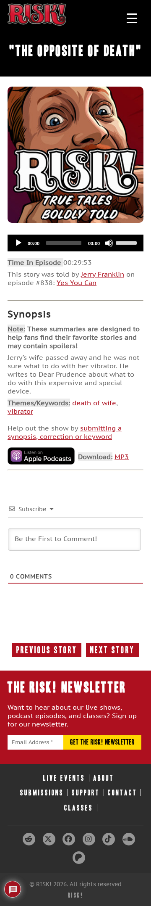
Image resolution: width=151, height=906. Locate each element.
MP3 (122, 456)
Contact (122, 792)
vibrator (20, 411)
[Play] (18, 243)
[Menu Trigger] (131, 17)
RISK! (75, 895)
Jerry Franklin (102, 274)
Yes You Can (76, 282)
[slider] (127, 242)
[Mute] (109, 243)
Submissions (42, 792)
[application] (75, 243)
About (103, 778)
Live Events (64, 778)
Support (86, 792)
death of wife (94, 403)
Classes (78, 807)
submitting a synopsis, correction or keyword (65, 432)
